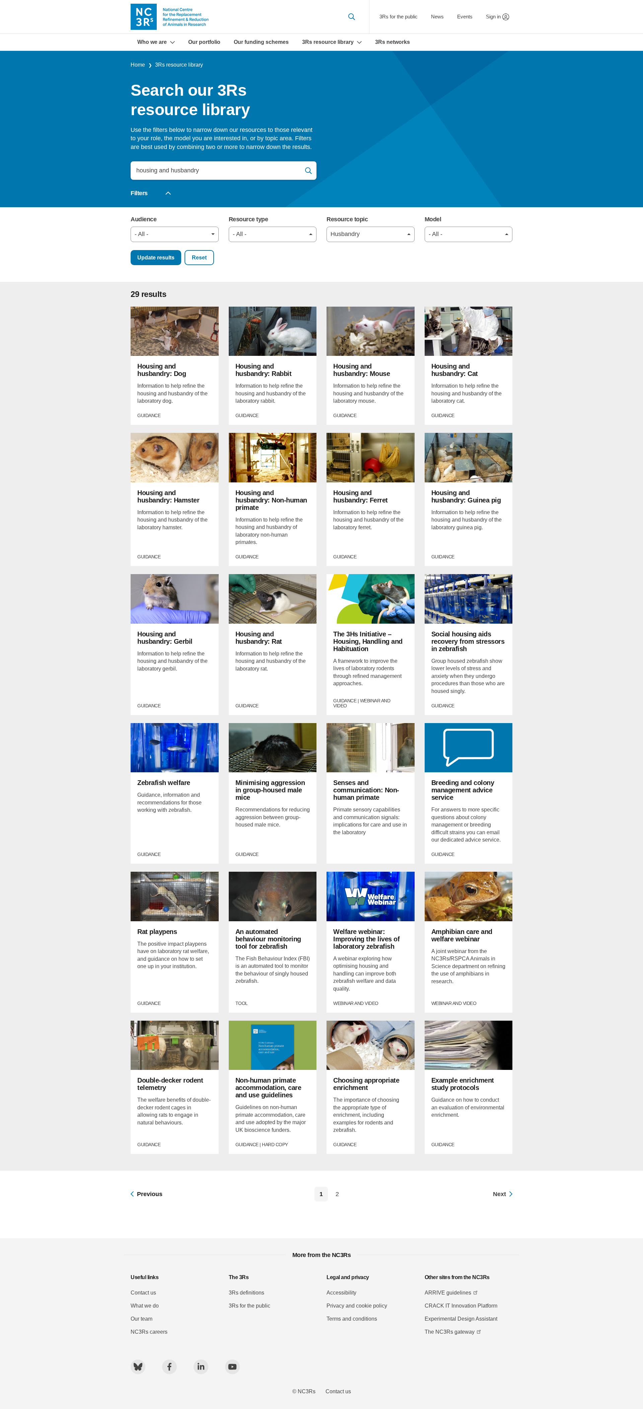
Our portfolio (204, 42)
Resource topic (347, 219)
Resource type (248, 219)
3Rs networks (392, 42)
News (437, 16)
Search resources (308, 170)
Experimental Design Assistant (461, 1319)
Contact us (143, 1293)
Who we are (152, 42)
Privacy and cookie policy (357, 1306)
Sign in (493, 16)
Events (465, 16)
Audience (143, 219)
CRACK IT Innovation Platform (461, 1306)
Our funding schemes (261, 42)
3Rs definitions (246, 1293)
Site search (351, 16)
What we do (145, 1306)
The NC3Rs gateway (450, 1332)
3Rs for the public (398, 16)
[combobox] (175, 234)
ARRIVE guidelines (448, 1293)
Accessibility (341, 1293)
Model (433, 219)
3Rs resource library (328, 42)
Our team (141, 1319)
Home (138, 65)
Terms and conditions (352, 1319)
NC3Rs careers (149, 1332)
